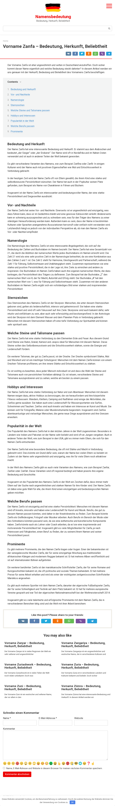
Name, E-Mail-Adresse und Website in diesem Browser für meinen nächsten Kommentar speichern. (54, 768)
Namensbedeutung (53, 16)
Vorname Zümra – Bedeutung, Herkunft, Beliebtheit (81, 687)
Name (7, 718)
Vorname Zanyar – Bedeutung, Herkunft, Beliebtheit (24, 644)
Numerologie (17, 100)
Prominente (17, 131)
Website (78, 718)
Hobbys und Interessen (23, 115)
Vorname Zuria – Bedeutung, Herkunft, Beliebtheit (80, 666)
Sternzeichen (17, 105)
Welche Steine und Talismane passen (30, 110)
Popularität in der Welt (22, 120)
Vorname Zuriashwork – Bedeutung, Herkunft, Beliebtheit (28, 666)
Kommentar (9, 728)
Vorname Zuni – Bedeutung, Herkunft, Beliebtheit (22, 687)
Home (5, 41)
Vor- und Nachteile (20, 94)
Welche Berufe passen (22, 126)
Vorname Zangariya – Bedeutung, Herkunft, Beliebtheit (83, 644)
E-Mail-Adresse (48, 718)
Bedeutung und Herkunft (23, 89)
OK (72, 802)
